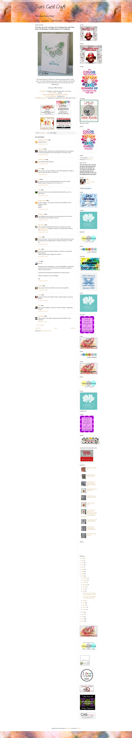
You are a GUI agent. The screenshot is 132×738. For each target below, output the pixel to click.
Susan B (40, 237)
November (85, 580)
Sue (89, 179)
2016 (82, 612)
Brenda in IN (41, 214)
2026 (82, 558)
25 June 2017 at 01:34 (43, 185)
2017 (82, 576)
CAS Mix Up (43, 91)
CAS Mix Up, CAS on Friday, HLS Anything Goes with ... (89, 593)
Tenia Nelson (41, 316)
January (84, 609)
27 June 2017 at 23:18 (43, 280)
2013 (82, 619)
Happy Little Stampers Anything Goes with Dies (55, 94)
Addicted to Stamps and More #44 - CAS (91, 496)
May (84, 600)
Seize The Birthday (51, 96)
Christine (40, 286)
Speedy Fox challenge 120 (91, 468)
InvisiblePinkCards (44, 230)
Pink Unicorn (41, 225)
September (85, 584)
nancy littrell (41, 149)
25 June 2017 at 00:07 (43, 154)
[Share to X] (53, 133)
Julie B (39, 249)
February (85, 607)
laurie (39, 305)
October (84, 582)
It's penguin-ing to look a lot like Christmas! (92, 520)
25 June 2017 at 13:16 (43, 220)
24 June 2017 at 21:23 (43, 144)
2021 (82, 567)
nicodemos (68, 728)
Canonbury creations (43, 140)
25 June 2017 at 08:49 (43, 209)
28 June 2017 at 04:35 (43, 290)
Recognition (45, 21)
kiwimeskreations (42, 200)
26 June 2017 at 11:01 (43, 256)
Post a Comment (40, 325)
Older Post (73, 328)
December (85, 578)
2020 (82, 569)
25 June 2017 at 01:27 (43, 174)
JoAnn (39, 295)
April (84, 602)
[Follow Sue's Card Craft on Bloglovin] (86, 189)
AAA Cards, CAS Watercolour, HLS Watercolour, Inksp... (89, 597)
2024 (82, 562)
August (84, 586)
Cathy (39, 190)
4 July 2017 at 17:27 (42, 321)
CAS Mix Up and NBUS (91, 503)
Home (37, 21)
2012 (82, 621)
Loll (39, 179)
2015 (82, 614)
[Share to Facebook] (54, 133)
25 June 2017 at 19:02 (43, 232)
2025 (82, 560)
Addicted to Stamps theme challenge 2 (91, 475)
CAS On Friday (53, 93)
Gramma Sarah (41, 159)
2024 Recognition (70, 21)
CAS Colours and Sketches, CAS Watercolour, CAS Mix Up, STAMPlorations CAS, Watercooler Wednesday (89, 513)
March (84, 605)
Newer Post (37, 328)
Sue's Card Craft (50, 7)
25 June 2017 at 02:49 (43, 195)
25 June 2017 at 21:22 (43, 244)
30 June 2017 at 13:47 (43, 311)
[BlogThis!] (51, 133)
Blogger (78, 728)
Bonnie (39, 168)
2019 (82, 571)
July (84, 589)
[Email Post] (48, 132)
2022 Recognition (57, 21)
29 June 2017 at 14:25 (43, 300)
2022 (82, 565)
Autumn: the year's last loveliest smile (92, 489)
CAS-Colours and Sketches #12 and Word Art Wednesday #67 (91, 484)
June (84, 591)
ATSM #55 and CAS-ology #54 (91, 534)
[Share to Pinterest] (55, 133)
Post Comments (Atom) (46, 330)
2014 (82, 616)
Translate (90, 159)
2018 (82, 573)
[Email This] (50, 133)
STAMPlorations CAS (41, 98)
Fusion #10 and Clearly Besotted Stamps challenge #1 (91, 528)
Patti (39, 261)
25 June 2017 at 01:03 (43, 163)
